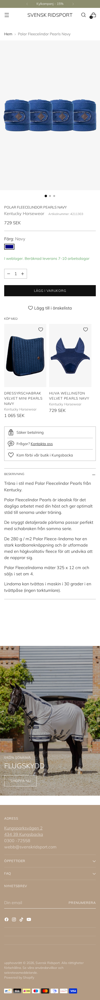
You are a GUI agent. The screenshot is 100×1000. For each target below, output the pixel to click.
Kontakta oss (42, 443)
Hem (8, 34)
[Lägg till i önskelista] (40, 329)
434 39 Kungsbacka (23, 834)
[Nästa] (73, 4)
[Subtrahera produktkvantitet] (8, 273)
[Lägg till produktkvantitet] (22, 273)
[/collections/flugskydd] (50, 721)
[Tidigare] (27, 4)
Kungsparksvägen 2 (23, 828)
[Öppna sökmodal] (83, 15)
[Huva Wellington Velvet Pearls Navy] (70, 355)
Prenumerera (82, 903)
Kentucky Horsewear (24, 213)
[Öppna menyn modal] (6, 15)
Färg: (14, 238)
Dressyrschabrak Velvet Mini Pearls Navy (23, 398)
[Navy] (9, 247)
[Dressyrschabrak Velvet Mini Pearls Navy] (25, 355)
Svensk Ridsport (48, 963)
